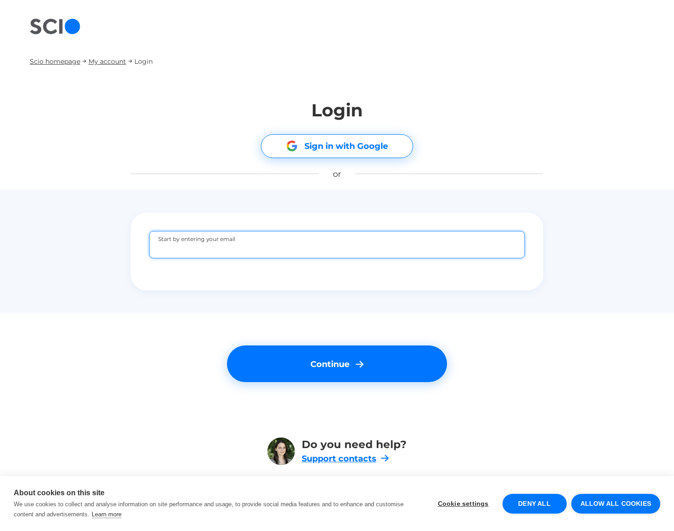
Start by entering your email (197, 238)
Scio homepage (55, 61)
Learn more (107, 514)
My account (107, 61)
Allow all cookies (615, 503)
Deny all (534, 503)
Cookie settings (463, 503)
